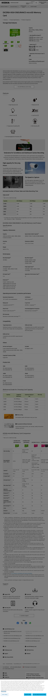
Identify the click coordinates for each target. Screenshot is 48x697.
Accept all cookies (28, 694)
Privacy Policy (3, 691)
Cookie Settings (4, 694)
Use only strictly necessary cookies (39, 694)
